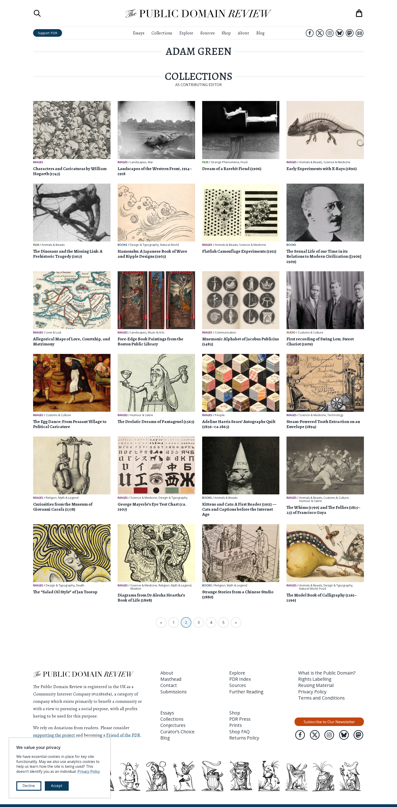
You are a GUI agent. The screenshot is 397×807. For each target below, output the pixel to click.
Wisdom (135, 588)
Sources (207, 33)
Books (122, 245)
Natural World (169, 245)
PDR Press (239, 719)
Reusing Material (316, 685)
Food (244, 162)
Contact (168, 685)
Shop (226, 33)
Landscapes (138, 162)
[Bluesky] (339, 33)
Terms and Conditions (321, 698)
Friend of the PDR (123, 735)
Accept (56, 785)
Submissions (173, 692)
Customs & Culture (310, 332)
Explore (186, 33)
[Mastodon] (350, 33)
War (150, 162)
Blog (260, 33)
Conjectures (172, 725)
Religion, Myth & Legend (62, 497)
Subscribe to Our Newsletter (329, 721)
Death (80, 585)
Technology (335, 415)
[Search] (37, 13)
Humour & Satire (141, 415)
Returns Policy (244, 738)
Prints (235, 725)
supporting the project (54, 735)
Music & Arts (156, 332)
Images (38, 162)
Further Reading (246, 692)
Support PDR (47, 33)
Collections (161, 33)
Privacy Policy (312, 692)
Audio (290, 332)
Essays (138, 33)
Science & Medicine (336, 162)
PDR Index (240, 679)
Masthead (170, 679)
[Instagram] (330, 33)
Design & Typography (144, 245)
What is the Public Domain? (326, 673)
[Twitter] (320, 33)
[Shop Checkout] (359, 13)
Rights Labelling (314, 679)
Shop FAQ (239, 732)
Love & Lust (53, 332)
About (243, 33)
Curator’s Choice (177, 732)
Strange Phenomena (225, 162)
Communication (225, 332)
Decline (29, 785)
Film (205, 162)
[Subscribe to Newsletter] (359, 33)
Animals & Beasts (310, 162)
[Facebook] (310, 33)
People (220, 415)
